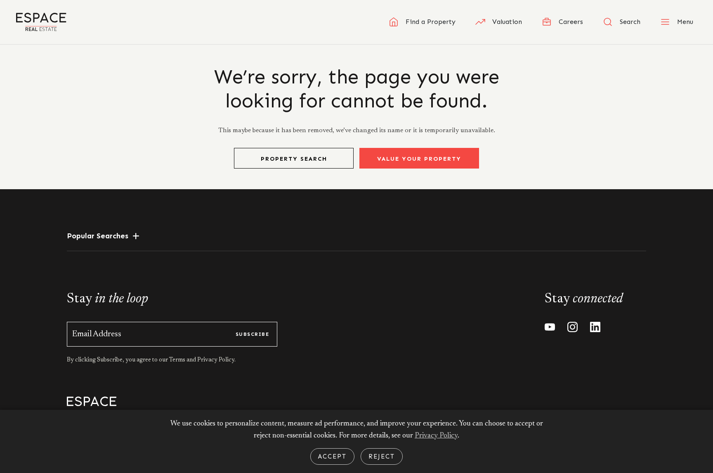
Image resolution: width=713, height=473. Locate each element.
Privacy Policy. (216, 360)
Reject (381, 456)
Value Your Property (419, 158)
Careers (571, 22)
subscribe (252, 334)
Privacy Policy (436, 436)
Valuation (507, 22)
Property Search (294, 158)
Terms (178, 360)
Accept (332, 456)
